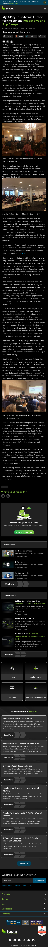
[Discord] (28, 940)
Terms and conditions (22, 885)
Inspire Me (39, 880)
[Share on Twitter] (7, 41)
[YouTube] (38, 940)
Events (4, 487)
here (23, 253)
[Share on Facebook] (3, 41)
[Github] (33, 940)
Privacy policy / (8, 885)
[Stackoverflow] (24, 940)
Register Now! (13, 3)
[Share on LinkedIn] (11, 41)
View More (24, 863)
